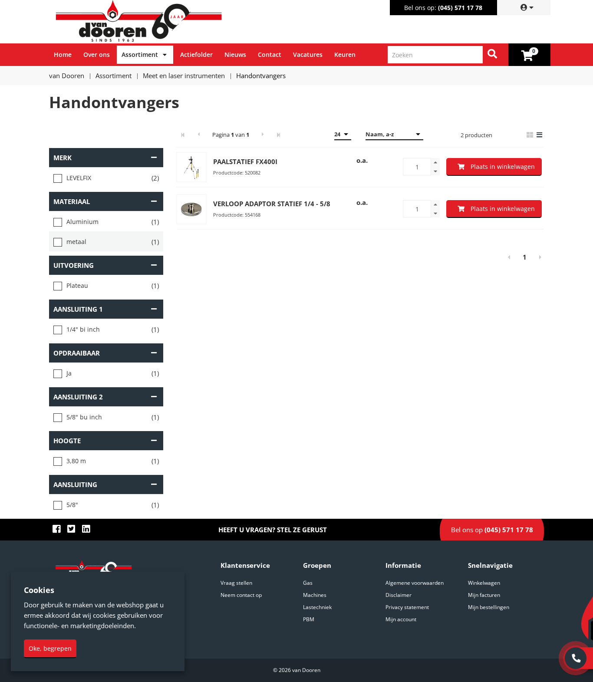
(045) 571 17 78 (460, 7)
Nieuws (235, 54)
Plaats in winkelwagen (503, 166)
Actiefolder (196, 54)
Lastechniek (317, 607)
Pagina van (230, 134)
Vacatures (308, 54)
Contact (269, 54)
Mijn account (400, 619)
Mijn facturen (484, 595)
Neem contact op (241, 595)
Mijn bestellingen (488, 607)
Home (63, 54)
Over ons (96, 54)
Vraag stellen (236, 582)
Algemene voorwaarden (414, 582)
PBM (308, 619)
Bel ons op (492, 529)
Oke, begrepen (50, 648)
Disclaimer (398, 595)
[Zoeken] (492, 54)
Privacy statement (407, 607)
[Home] (174, 21)
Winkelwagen (484, 582)
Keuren (345, 54)
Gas (308, 582)
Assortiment (140, 54)
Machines (314, 595)
